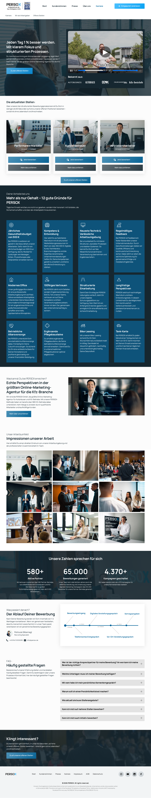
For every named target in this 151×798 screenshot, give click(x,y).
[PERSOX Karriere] (18, 6)
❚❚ (71, 70)
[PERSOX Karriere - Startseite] (11, 774)
